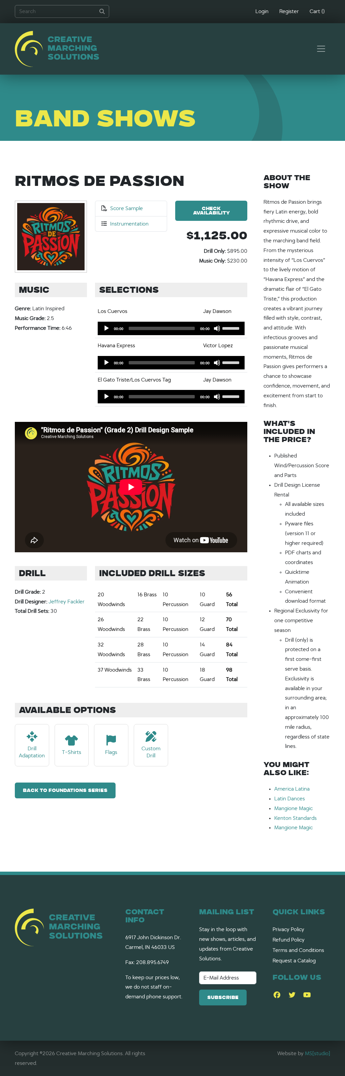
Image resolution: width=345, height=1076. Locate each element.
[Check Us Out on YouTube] (307, 995)
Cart (317, 11)
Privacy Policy (288, 929)
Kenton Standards (295, 818)
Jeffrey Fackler (67, 601)
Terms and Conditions (298, 950)
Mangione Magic (293, 808)
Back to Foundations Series (65, 791)
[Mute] (217, 328)
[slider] (231, 328)
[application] (171, 328)
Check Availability (211, 211)
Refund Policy (289, 940)
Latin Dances (289, 798)
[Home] (57, 49)
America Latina (292, 789)
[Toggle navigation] (321, 48)
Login (262, 11)
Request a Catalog (294, 960)
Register (289, 11)
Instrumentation (129, 224)
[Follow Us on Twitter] (292, 995)
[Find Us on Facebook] (277, 995)
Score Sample (126, 208)
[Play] (106, 328)
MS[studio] (317, 1053)
